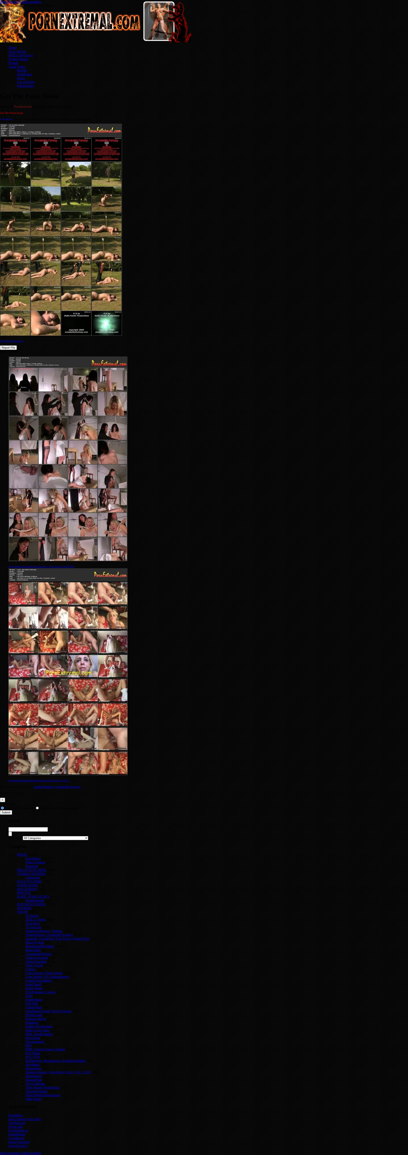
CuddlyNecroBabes (39, 980)
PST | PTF (33, 1057)
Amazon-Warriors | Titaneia (44, 931)
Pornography (25, 86)
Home (12, 47)
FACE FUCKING (29, 881)
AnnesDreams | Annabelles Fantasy (57, 787)
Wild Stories (34, 1099)
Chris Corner (34, 965)
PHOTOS (24, 893)
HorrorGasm (34, 1015)
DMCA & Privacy (20, 55)
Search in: (15, 838)
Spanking (32, 866)
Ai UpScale (33, 927)
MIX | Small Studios (39, 1034)
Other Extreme (35, 862)
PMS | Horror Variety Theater (45, 1049)
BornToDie (33, 950)
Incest (21, 78)
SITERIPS (24, 908)
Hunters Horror (36, 1019)
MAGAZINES (27, 889)
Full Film (32, 1003)
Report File (8, 347)
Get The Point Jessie (11, 340)
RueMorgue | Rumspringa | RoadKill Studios (56, 1061)
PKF (29, 1045)
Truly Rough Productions (43, 1087)
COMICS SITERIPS (31, 874)
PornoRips (15, 1115)
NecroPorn (33, 1038)
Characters (33, 877)
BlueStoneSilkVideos (40, 946)
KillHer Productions (39, 1026)
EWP (29, 996)
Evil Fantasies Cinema (40, 992)
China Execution (37, 957)
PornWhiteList (18, 1130)
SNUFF (22, 912)
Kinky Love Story (38, 1030)
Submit (6, 812)
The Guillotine (35, 1083)
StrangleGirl (34, 1076)
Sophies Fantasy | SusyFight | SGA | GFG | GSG (58, 1072)
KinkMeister (16, 1134)
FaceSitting (33, 858)
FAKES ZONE (27, 885)
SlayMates (33, 1064)
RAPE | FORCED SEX (33, 896)
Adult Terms (16, 66)
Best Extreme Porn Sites (24, 1119)
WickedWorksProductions (43, 1095)
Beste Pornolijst (19, 1142)
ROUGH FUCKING (31, 904)
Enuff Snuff (33, 984)
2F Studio (32, 916)
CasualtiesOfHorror (39, 954)
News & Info (17, 51)
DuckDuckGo (18, 1146)
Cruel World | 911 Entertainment (47, 977)
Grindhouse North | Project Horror (49, 1011)
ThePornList (16, 1123)
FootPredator (34, 999)
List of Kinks (26, 82)
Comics (31, 969)
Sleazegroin (33, 1068)
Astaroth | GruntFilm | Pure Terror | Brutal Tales (57, 938)
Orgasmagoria (35, 1041)
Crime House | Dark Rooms (44, 973)
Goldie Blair (34, 1007)
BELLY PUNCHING (32, 870)
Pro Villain (33, 1053)
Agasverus (33, 923)
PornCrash (15, 1126)
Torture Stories (18, 59)
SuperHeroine (35, 900)
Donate (13, 63)
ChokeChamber (36, 961)
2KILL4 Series (36, 919)
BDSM (22, 70)
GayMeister (16, 1138)
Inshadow (32, 1022)
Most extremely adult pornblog (20, 2)
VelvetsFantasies (37, 1091)
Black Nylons (35, 942)
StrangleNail (34, 1080)
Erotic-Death (34, 988)
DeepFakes (24, 74)
